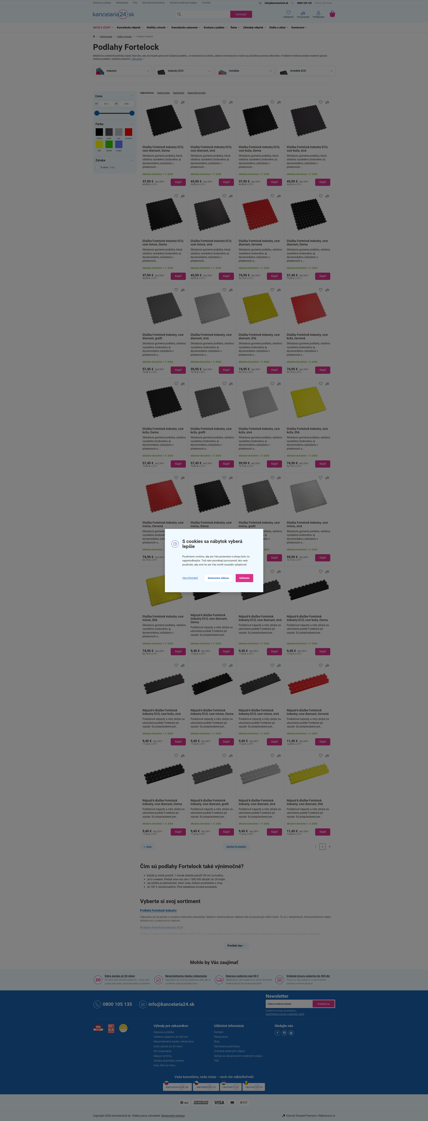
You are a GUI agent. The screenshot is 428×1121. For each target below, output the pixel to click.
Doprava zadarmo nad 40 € (242, 976)
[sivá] (119, 134)
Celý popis (137, 59)
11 (107, 104)
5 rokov (107, 167)
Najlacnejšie (163, 92)
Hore (149, 846)
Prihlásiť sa (323, 1003)
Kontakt (206, 2)
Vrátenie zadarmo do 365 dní (171, 1036)
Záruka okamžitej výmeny (169, 1060)
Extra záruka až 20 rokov (120, 976)
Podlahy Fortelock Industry (158, 910)
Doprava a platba (102, 2)
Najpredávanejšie (197, 92)
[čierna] (99, 134)
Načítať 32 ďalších (236, 846)
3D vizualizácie (162, 1051)
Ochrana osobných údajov (183, 2)
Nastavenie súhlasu (218, 578)
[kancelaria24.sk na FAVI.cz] (98, 1030)
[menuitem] (102, 27)
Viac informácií (190, 578)
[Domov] (93, 37)
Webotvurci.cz (327, 1115)
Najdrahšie (178, 92)
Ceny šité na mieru (164, 1065)
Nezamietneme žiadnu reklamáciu (186, 976)
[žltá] (99, 146)
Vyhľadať (241, 14)
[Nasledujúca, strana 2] (323, 847)
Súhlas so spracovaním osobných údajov (238, 1056)
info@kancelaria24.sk (171, 1004)
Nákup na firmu (163, 1056)
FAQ (135, 2)
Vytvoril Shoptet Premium (301, 1115)
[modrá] (119, 146)
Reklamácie (122, 2)
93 (127, 104)
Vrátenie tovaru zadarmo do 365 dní (308, 976)
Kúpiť (178, 182)
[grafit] (109, 134)
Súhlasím (244, 578)
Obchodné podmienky (153, 2)
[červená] (128, 134)
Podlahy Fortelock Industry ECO (161, 927)
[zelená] (109, 146)
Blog (216, 1041)
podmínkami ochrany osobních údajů (285, 1014)
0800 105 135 (117, 1004)
